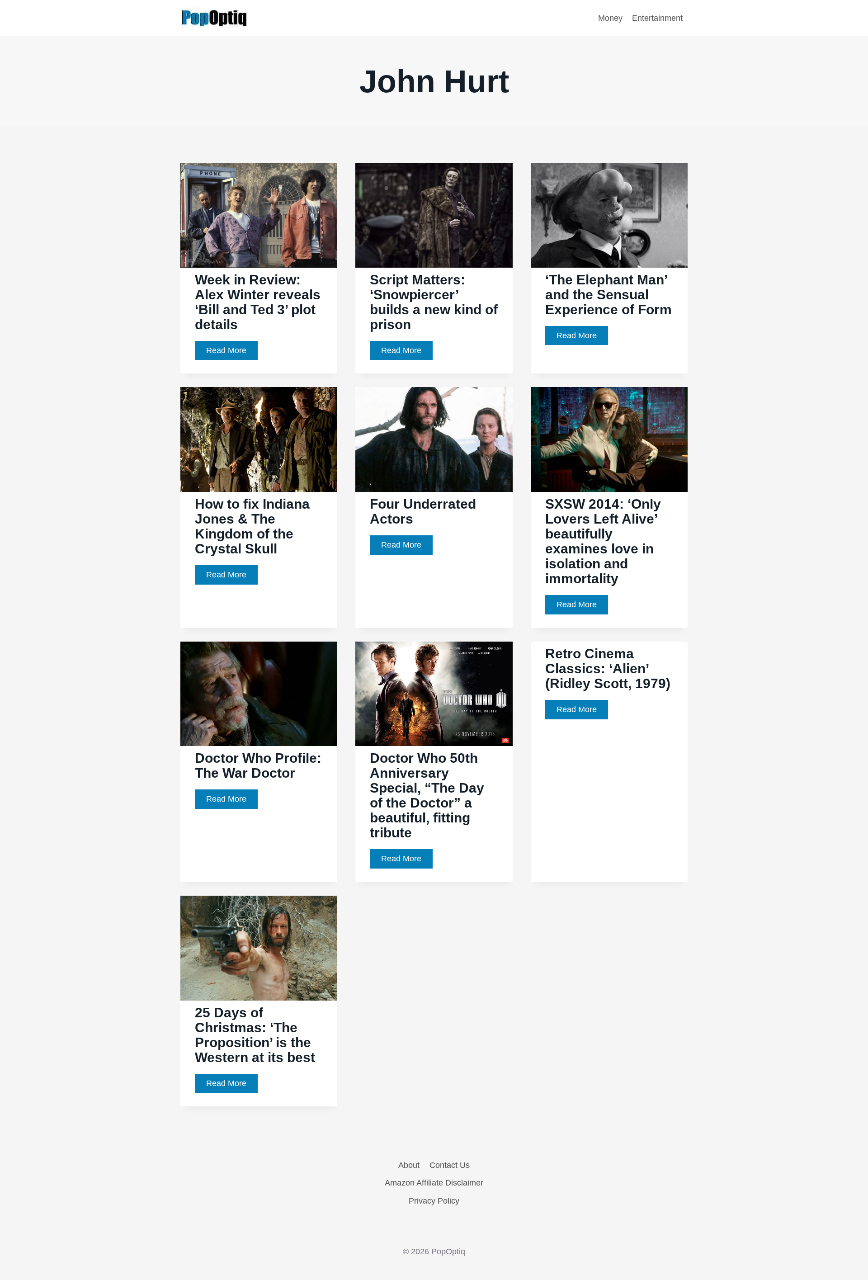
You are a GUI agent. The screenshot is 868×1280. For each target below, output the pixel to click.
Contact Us (449, 1165)
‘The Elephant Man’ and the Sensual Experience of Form (608, 294)
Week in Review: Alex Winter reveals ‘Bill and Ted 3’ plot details (258, 302)
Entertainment (657, 18)
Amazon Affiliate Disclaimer (434, 1182)
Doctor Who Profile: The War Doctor (258, 765)
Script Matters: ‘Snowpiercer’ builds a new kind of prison (434, 302)
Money (610, 18)
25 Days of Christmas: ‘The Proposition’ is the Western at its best (255, 1035)
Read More (232, 352)
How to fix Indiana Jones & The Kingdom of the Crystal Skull (252, 526)
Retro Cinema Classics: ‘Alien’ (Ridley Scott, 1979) (607, 668)
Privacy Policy (434, 1200)
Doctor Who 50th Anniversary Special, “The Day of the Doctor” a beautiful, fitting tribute (427, 795)
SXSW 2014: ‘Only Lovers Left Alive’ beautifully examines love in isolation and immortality (603, 541)
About (409, 1165)
